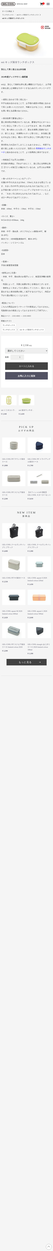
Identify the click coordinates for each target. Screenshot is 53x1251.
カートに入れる (26, 366)
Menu (49, 1)
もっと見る (25, 662)
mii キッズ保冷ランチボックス (28, 15)
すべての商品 (7, 11)
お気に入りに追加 (26, 376)
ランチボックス (8, 15)
